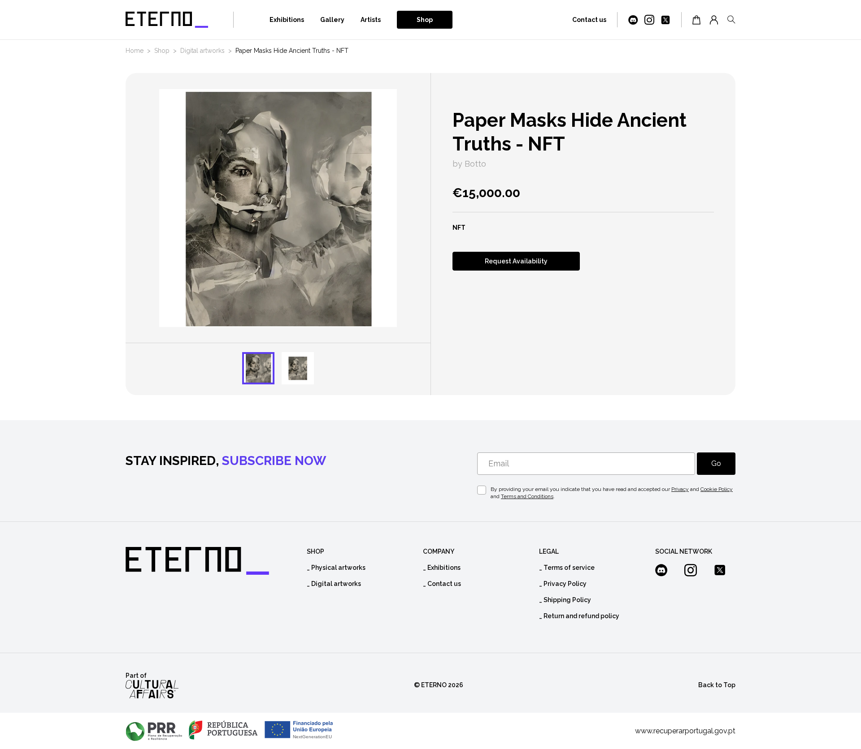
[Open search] (731, 19)
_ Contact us (442, 583)
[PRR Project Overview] (229, 731)
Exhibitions (287, 19)
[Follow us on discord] (633, 20)
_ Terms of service (567, 567)
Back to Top (716, 685)
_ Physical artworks (336, 567)
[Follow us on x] (665, 20)
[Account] (713, 19)
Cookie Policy (716, 489)
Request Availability (516, 261)
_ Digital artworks (334, 583)
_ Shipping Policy (565, 599)
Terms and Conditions (527, 496)
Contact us (589, 19)
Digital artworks (202, 50)
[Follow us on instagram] (649, 20)
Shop (425, 19)
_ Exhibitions (442, 567)
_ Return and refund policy (579, 616)
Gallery (332, 19)
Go (716, 463)
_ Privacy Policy (563, 583)
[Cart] (696, 19)
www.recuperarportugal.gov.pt (685, 731)
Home (135, 50)
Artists (371, 19)
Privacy (680, 489)
